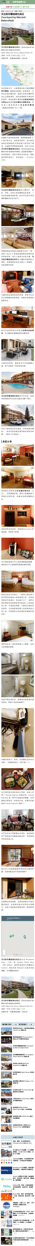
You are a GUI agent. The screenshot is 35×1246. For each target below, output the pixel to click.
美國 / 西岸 (18, 11)
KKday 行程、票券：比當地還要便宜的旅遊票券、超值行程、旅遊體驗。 (23, 1187)
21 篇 (15, 1024)
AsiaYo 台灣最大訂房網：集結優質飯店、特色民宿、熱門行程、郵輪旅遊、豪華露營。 (23, 1178)
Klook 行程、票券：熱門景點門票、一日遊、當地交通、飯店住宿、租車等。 (23, 1195)
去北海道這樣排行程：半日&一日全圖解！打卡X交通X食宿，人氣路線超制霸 (23, 1213)
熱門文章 (26, 7)
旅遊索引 (18, 7)
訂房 (23, 55)
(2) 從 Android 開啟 (24, 1152)
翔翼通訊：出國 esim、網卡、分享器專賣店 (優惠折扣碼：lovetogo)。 (23, 1204)
